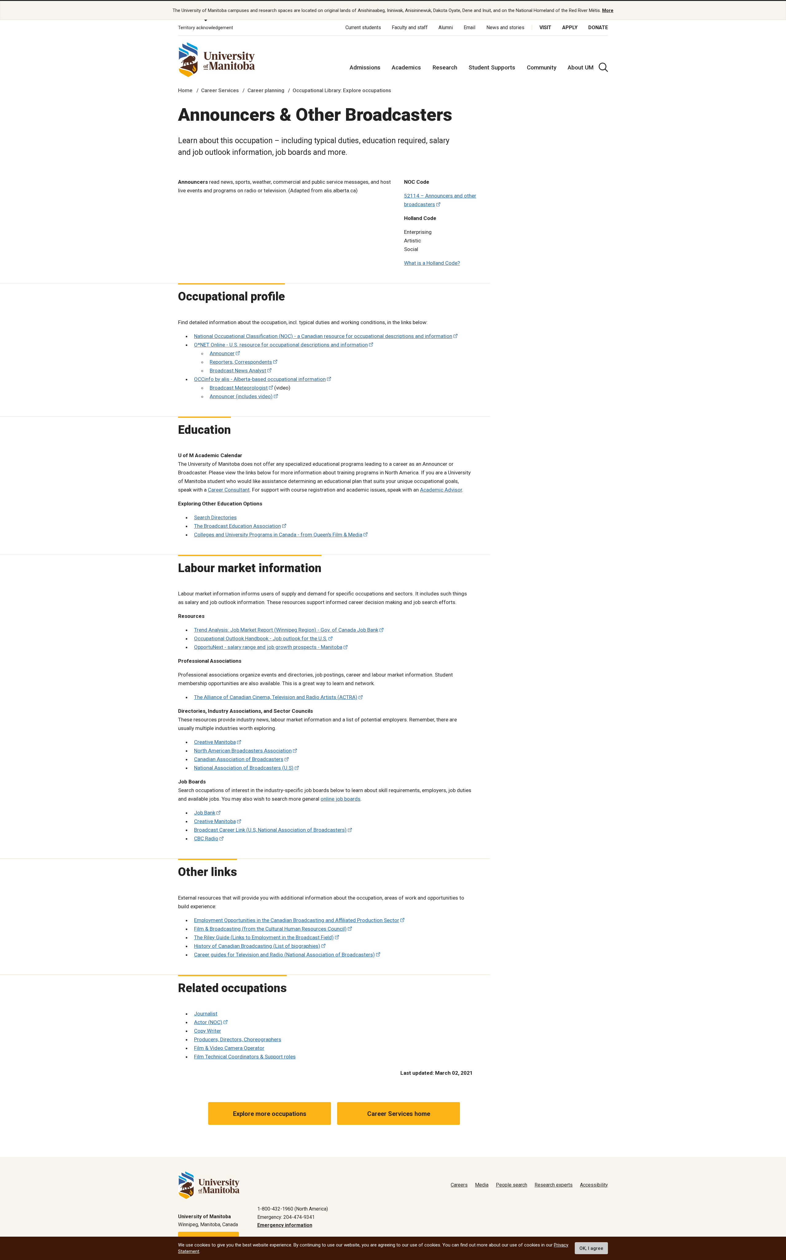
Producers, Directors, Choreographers (237, 1039)
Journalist (205, 1014)
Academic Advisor (441, 490)
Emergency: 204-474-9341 (286, 1217)
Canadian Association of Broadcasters (238, 759)
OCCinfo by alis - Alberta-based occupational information (260, 379)
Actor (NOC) (208, 1022)
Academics (406, 67)
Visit (545, 27)
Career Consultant (229, 490)
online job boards (340, 799)
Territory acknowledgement (205, 27)
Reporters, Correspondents (241, 362)
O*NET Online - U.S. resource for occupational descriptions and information (281, 345)
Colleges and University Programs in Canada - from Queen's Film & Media (278, 535)
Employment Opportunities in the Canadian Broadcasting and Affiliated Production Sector (296, 920)
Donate (598, 27)
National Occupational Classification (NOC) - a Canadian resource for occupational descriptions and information (323, 336)
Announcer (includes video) (241, 396)
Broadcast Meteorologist (239, 388)
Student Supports (492, 67)
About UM (580, 67)
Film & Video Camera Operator (229, 1048)
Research (445, 67)
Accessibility (594, 1185)
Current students (363, 27)
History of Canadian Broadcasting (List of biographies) (257, 946)
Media (481, 1185)
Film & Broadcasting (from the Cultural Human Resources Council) (270, 929)
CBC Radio (206, 838)
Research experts (554, 1185)
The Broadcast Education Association (237, 526)
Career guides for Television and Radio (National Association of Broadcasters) (284, 955)
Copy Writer (207, 1031)
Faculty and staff (410, 27)
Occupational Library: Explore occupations (342, 90)
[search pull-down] (603, 67)
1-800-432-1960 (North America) (292, 1209)
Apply (570, 27)
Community (541, 67)
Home (185, 90)
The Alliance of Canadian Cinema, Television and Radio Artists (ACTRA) (275, 697)
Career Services (220, 90)
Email (469, 27)
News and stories (505, 27)
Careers (459, 1185)
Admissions (365, 67)
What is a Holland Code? (432, 263)
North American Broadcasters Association (243, 751)
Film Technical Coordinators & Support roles (245, 1057)
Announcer (222, 353)
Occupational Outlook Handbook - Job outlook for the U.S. (260, 638)
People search (511, 1185)
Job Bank (204, 813)
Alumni (445, 27)
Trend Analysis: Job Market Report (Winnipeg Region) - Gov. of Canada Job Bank (286, 630)
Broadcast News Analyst (238, 370)
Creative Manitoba (215, 742)
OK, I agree (591, 1248)
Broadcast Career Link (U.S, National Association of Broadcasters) (270, 830)
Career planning (265, 90)
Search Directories (215, 517)
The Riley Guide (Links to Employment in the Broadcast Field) (264, 937)
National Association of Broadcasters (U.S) (244, 768)
